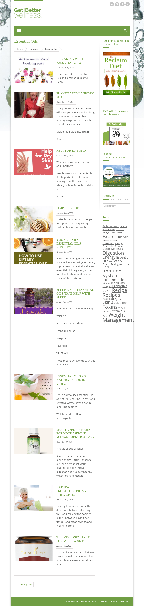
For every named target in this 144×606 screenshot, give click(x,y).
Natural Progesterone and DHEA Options (72, 490)
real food (107, 291)
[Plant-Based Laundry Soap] (33, 116)
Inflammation (115, 279)
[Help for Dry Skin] (33, 174)
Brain (109, 236)
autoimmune (109, 229)
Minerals (106, 283)
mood (115, 283)
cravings (119, 243)
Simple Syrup (67, 208)
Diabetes (117, 249)
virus (121, 308)
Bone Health (118, 232)
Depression (108, 246)
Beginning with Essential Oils (69, 61)
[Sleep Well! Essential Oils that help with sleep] (33, 313)
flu (121, 261)
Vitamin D (118, 311)
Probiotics (119, 286)
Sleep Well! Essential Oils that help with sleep (75, 293)
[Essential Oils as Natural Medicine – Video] (33, 399)
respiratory (110, 299)
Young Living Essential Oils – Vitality (69, 243)
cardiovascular (110, 240)
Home (20, 49)
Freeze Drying (111, 264)
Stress (123, 302)
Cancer (121, 236)
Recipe (119, 290)
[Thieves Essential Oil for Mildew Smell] (33, 560)
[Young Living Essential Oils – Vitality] (33, 262)
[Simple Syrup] (33, 231)
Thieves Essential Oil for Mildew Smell (74, 539)
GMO (121, 264)
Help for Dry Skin (71, 150)
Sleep (115, 302)
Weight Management (118, 317)
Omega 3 (107, 286)
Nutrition (34, 49)
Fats (116, 261)
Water (105, 316)
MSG (122, 283)
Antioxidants (111, 226)
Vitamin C (107, 311)
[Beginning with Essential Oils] (33, 82)
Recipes (111, 294)
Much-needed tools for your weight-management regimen (75, 433)
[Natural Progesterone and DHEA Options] (33, 510)
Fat (110, 261)
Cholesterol (108, 243)
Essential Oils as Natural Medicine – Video (73, 380)
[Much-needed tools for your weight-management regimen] (33, 452)
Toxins (110, 306)
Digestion (113, 252)
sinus (120, 299)
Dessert (119, 246)
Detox (106, 249)
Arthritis (123, 226)
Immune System (112, 273)
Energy (109, 257)
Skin (106, 302)
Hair (127, 264)
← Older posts (23, 584)
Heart (106, 267)
